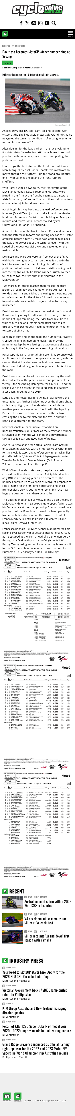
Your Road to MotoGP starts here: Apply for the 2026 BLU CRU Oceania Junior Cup (33, 974)
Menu (70, 36)
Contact (28, 1101)
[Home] (37, 9)
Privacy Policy (41, 1101)
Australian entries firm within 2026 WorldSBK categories (47, 903)
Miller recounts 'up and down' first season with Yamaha (46, 938)
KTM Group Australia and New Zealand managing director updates (34, 1010)
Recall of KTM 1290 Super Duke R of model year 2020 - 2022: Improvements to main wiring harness (36, 1028)
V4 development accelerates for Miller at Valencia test (45, 920)
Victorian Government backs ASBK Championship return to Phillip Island (34, 992)
